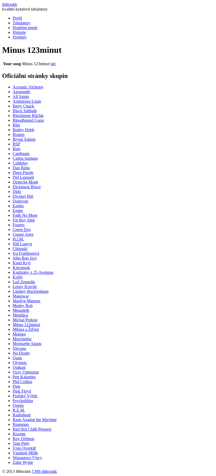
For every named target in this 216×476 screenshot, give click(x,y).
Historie (19, 32)
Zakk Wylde (23, 462)
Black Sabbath (25, 111)
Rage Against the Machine (35, 419)
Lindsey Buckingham (30, 291)
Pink (16, 386)
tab (53, 64)
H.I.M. (18, 239)
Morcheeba (22, 339)
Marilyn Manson (26, 301)
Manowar (21, 296)
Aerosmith (21, 91)
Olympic (20, 362)
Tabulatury (22, 23)
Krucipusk (21, 267)
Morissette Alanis (27, 343)
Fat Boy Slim (24, 220)
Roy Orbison (23, 438)
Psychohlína (23, 400)
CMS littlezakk (44, 471)
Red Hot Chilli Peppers (32, 429)
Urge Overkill (24, 448)
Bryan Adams (24, 139)
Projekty (20, 37)
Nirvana (19, 348)
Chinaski (20, 248)
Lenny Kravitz (25, 286)
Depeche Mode (25, 182)
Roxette (19, 434)
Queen (18, 405)
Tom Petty (21, 443)
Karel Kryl (22, 263)
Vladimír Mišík (25, 453)
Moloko (19, 334)
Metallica (20, 315)
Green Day (22, 229)
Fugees (18, 225)
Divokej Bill (23, 196)
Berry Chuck (23, 106)
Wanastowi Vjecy (27, 457)
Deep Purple (23, 172)
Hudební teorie (25, 27)
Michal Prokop (25, 320)
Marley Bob (23, 305)
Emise (18, 210)
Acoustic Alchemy (28, 87)
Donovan (20, 201)
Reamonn (21, 424)
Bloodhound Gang (28, 120)
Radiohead (22, 415)
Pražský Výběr (25, 396)
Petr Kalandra (24, 377)
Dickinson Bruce (27, 187)
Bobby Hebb (23, 130)
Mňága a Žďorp (26, 329)
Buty (17, 149)
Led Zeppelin (24, 282)
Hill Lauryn (22, 244)
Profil (17, 18)
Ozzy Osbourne (26, 372)
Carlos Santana (25, 158)
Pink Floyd (22, 391)
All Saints (21, 96)
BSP (16, 144)
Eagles (18, 206)
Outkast (19, 367)
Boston (18, 134)
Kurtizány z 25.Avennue (33, 272)
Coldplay (20, 163)
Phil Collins (22, 381)
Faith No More (25, 215)
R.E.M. (19, 410)
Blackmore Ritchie (28, 115)
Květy (18, 277)
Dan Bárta (21, 168)
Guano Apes (23, 234)
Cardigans (21, 153)
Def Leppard (23, 177)
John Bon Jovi (25, 258)
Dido (17, 191)
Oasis (17, 358)
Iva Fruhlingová (26, 253)
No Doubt (21, 353)
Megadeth (21, 310)
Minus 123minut (26, 324)
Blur (16, 125)
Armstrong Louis (27, 101)
